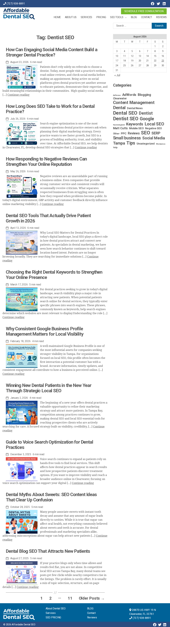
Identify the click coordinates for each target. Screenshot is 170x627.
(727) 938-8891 (16, 3)
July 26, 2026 (17, 118)
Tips (130, 143)
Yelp (115, 147)
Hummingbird (119, 125)
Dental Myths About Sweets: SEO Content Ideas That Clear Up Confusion (51, 497)
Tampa (119, 143)
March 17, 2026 (19, 284)
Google (147, 118)
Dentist (146, 113)
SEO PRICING (53, 617)
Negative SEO (153, 128)
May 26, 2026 (18, 171)
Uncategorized (146, 143)
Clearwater (120, 98)
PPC (123, 133)
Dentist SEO (125, 118)
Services (86, 17)
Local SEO (154, 123)
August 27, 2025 (19, 558)
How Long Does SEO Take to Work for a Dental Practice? (50, 109)
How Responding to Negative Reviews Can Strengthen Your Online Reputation (46, 161)
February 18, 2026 (20, 341)
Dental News (134, 108)
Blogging (144, 95)
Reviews (161, 17)
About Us (71, 17)
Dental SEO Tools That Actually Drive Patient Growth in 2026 (48, 218)
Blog (134, 17)
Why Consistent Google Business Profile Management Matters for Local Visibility (44, 331)
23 (163, 60)
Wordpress (160, 144)
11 (70, 598)
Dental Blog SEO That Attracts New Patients (48, 551)
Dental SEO (125, 113)
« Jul (117, 75)
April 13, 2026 (18, 227)
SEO (145, 133)
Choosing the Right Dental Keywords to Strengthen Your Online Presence (54, 274)
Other (116, 133)
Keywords (134, 124)
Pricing (101, 17)
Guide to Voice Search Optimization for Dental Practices (49, 444)
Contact (146, 17)
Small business (127, 138)
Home (57, 17)
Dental (119, 107)
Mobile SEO (136, 128)
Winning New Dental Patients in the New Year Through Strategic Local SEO (48, 388)
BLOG (90, 608)
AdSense (117, 95)
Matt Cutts (120, 128)
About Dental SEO (56, 608)
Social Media (153, 138)
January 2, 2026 (19, 397)
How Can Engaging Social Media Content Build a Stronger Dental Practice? (51, 52)
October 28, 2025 (20, 507)
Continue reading (18, 95)
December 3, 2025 (20, 454)
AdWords (129, 95)
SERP (155, 133)
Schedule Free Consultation (144, 11)
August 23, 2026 (19, 62)
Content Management (134, 102)
